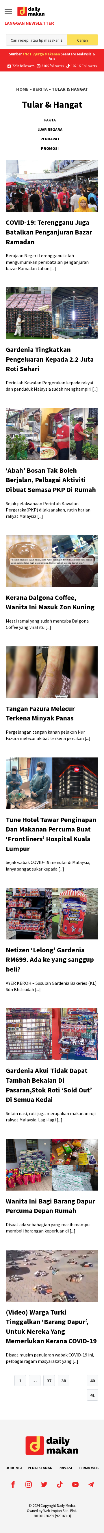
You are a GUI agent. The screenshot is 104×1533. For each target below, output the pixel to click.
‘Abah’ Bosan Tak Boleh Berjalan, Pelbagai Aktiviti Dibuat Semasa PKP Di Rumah (51, 480)
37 (49, 1380)
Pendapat (50, 139)
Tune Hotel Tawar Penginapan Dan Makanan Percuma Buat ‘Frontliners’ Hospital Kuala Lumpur (51, 834)
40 (92, 1380)
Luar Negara (50, 129)
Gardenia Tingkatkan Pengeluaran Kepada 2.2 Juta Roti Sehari (50, 359)
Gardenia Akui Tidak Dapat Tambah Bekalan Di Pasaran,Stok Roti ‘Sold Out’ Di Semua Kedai (49, 1085)
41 (92, 1395)
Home (22, 89)
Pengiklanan (40, 1467)
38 (63, 1380)
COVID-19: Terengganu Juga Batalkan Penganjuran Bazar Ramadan (49, 232)
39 (78, 1380)
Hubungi (13, 1467)
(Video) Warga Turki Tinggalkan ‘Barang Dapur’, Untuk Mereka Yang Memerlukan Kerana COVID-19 (51, 1327)
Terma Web (88, 1467)
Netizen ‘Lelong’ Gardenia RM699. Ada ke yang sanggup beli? (50, 959)
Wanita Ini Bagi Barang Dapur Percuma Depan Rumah (50, 1206)
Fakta (50, 120)
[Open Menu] (8, 11)
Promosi (50, 148)
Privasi (65, 1467)
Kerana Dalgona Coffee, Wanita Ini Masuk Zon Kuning (50, 602)
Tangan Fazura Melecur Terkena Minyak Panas (40, 713)
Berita (40, 89)
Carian (82, 40)
